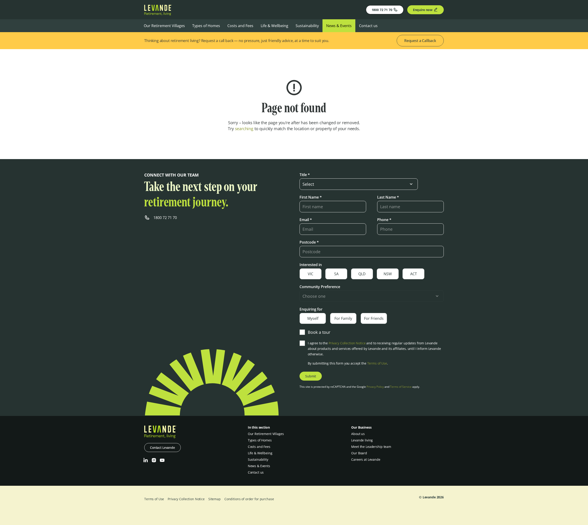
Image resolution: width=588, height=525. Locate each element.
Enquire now (423, 10)
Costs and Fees (240, 25)
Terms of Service (401, 387)
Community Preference (320, 287)
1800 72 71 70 (382, 10)
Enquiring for (311, 309)
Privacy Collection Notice (347, 343)
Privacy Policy (375, 387)
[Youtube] (162, 460)
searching (244, 128)
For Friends (374, 318)
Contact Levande (162, 447)
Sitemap (214, 499)
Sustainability (307, 25)
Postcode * (309, 242)
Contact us (368, 25)
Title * (305, 175)
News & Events (339, 25)
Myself (312, 318)
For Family (343, 318)
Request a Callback (420, 40)
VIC (310, 273)
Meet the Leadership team (371, 446)
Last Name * (388, 197)
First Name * (311, 197)
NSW (388, 273)
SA (336, 273)
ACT (413, 273)
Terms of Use (377, 363)
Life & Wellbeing (274, 25)
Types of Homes (206, 25)
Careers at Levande (365, 459)
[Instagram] (154, 460)
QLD (362, 273)
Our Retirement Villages (164, 25)
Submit (310, 376)
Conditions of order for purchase (249, 499)
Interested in (311, 265)
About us (358, 434)
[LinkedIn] (145, 460)
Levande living (362, 440)
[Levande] (158, 14)
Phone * (384, 220)
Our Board (359, 453)
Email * (306, 220)
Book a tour (319, 332)
